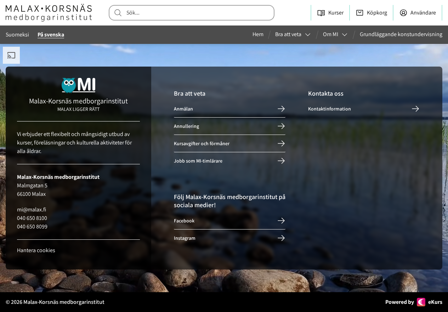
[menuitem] (261, 34)
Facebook (184, 220)
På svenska (51, 34)
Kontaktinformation (329, 109)
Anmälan (183, 109)
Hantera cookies (36, 250)
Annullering (186, 126)
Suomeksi (17, 34)
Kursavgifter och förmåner (201, 143)
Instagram (184, 238)
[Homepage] (49, 13)
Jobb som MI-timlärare (198, 161)
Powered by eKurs (413, 302)
